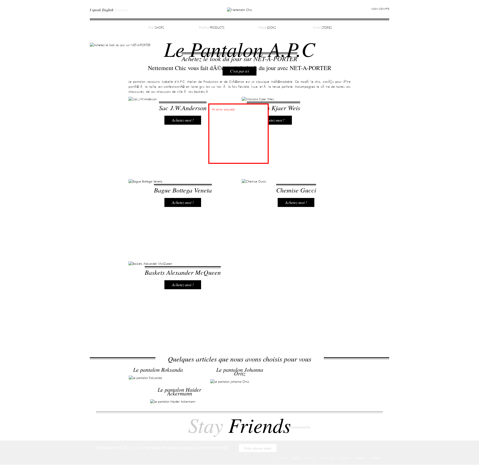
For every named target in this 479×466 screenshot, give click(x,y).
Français (121, 9)
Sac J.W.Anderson (183, 107)
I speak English (102, 9)
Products (212, 27)
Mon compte (380, 9)
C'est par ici (239, 71)
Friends (239, 424)
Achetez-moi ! (183, 120)
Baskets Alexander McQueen (183, 272)
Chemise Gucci (296, 190)
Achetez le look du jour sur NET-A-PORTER (239, 58)
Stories (322, 27)
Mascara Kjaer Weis (273, 107)
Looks (267, 27)
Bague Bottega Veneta (183, 190)
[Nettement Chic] (239, 9)
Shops (156, 27)
